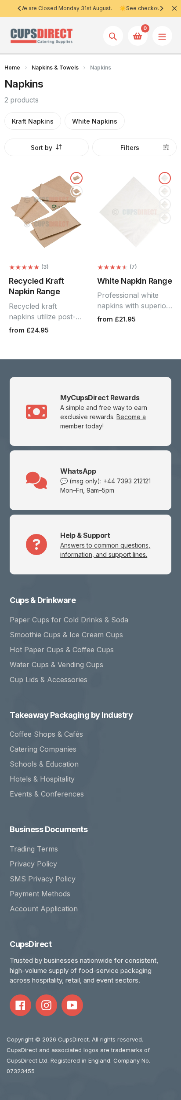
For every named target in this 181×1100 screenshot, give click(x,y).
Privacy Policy (33, 863)
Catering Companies (43, 749)
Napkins (100, 67)
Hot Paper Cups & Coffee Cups (62, 649)
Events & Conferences (47, 793)
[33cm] (165, 178)
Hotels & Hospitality (42, 779)
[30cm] (165, 191)
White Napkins (94, 121)
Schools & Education (44, 764)
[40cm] (165, 204)
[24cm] (165, 218)
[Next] (161, 8)
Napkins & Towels (55, 67)
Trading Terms (34, 848)
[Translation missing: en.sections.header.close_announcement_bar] (174, 8)
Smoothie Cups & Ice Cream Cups (66, 634)
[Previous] (19, 8)
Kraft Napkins (33, 121)
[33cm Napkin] (76, 191)
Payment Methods (40, 893)
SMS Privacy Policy (43, 878)
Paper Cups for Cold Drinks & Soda (69, 619)
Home (12, 67)
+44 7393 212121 (127, 481)
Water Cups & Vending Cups (56, 664)
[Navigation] (162, 36)
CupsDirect (73, 1039)
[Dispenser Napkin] (76, 178)
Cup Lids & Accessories (48, 679)
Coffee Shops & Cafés (46, 734)
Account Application (44, 908)
